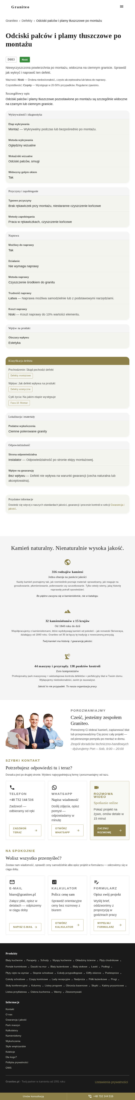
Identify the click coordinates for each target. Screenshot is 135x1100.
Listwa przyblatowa (16, 991)
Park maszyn (13, 1025)
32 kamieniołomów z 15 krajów (68, 621)
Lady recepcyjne (61, 979)
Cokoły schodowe (15, 979)
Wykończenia (13, 1041)
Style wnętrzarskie (16, 1046)
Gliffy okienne (93, 972)
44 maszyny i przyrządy (51, 666)
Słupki (94, 985)
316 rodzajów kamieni (67, 572)
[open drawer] (121, 7)
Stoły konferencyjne (16, 985)
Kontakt (10, 1009)
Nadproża (79, 979)
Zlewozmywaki (73, 991)
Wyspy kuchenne (62, 960)
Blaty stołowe (80, 966)
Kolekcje (10, 1051)
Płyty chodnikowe (109, 960)
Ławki (94, 966)
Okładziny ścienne (85, 960)
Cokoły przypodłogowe (69, 972)
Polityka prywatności (17, 1062)
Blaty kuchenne (14, 960)
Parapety (32, 960)
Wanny (58, 991)
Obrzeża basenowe (77, 985)
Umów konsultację (33, 1096)
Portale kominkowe (16, 966)
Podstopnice (112, 972)
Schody (44, 960)
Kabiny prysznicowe (113, 985)
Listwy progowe (53, 985)
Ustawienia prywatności (111, 1082)
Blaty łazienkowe (59, 966)
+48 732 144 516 (103, 1096)
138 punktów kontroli (85, 666)
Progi (114, 979)
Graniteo (12, 20)
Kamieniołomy (13, 1035)
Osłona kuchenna (40, 991)
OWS (8, 1067)
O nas (9, 1014)
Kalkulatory (12, 1030)
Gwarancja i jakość (16, 1019)
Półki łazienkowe (98, 979)
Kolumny (36, 985)
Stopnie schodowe (43, 972)
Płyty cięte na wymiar (17, 972)
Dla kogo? (11, 1057)
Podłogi (105, 966)
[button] (20, 376)
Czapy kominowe (38, 979)
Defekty (27, 20)
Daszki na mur (39, 966)
